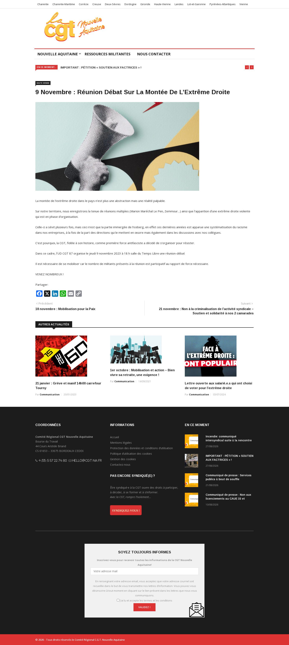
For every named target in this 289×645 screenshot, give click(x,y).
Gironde (145, 4)
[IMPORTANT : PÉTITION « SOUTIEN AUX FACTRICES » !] (193, 461)
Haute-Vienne (162, 4)
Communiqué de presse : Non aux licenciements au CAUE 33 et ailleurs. (228, 498)
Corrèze (83, 4)
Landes (179, 4)
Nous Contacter (153, 54)
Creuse (96, 4)
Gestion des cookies (123, 459)
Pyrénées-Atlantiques (223, 4)
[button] (247, 67)
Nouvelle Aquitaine (57, 54)
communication (50, 394)
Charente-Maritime (63, 4)
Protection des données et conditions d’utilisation (141, 448)
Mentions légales (121, 442)
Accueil (114, 437)
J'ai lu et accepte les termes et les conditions (146, 600)
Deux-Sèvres (113, 4)
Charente (43, 4)
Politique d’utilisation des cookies (131, 453)
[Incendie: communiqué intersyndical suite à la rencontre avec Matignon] (193, 442)
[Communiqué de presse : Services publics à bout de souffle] (193, 480)
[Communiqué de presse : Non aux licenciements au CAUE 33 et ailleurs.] (193, 500)
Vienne (243, 4)
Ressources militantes (107, 54)
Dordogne (130, 4)
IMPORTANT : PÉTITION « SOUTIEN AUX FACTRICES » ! (101, 67)
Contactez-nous (120, 464)
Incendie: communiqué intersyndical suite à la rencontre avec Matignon (229, 440)
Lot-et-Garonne (196, 4)
